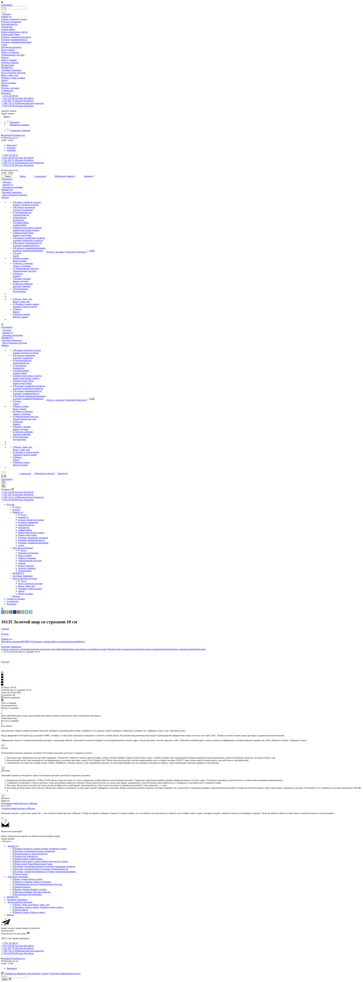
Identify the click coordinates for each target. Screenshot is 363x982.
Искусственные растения (30, 583)
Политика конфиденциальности (65, 973)
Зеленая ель (48, 649)
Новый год (23, 517)
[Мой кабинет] (12, 473)
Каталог (16, 509)
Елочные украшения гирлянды (128, 649)
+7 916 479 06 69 (17, 106)
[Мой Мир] (10, 612)
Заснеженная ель (35, 649)
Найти (4, 979)
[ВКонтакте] (3, 612)
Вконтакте (12, 145)
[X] (14, 612)
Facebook (11, 147)
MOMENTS (27, 641)
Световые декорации (43, 641)
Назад (18, 507)
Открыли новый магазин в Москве (18, 808)
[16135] (5, 662)
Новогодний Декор (103, 649)
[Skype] (26, 612)
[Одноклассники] (7, 612)
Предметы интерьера (28, 553)
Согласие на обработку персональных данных (26, 973)
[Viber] (18, 612)
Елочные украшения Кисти (156, 649)
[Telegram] (30, 612)
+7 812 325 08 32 (10, 95)
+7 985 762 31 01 (22, 103)
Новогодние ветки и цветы (81, 649)
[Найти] (3, 11)
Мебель (81, 641)
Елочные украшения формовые (184, 649)
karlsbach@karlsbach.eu (14, 135)
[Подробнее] (2, 818)
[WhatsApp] (22, 612)
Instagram (11, 150)
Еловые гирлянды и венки (14, 649)
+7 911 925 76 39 (17, 101)
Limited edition (61, 649)
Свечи (203, 649)
